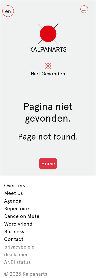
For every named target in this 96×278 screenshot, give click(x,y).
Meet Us (13, 193)
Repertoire (16, 208)
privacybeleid (19, 247)
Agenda (12, 201)
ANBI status (17, 262)
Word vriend (18, 224)
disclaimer (16, 254)
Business (14, 231)
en (8, 11)
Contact (13, 239)
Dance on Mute (21, 216)
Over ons (14, 185)
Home (48, 163)
